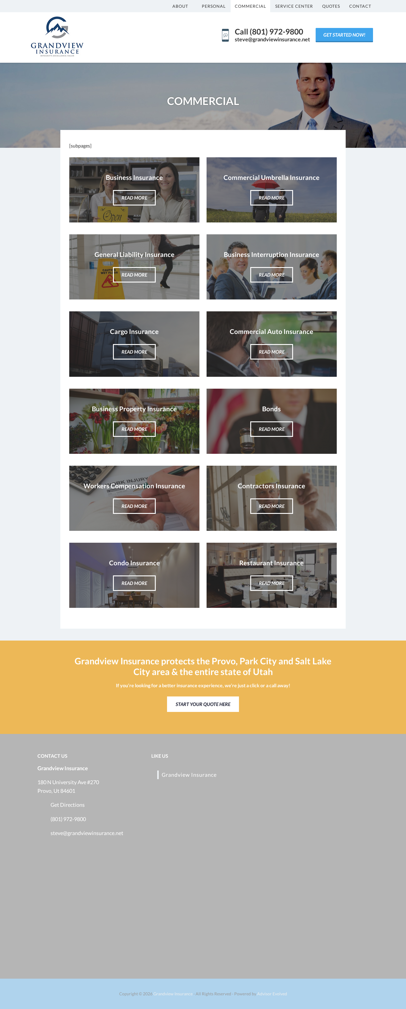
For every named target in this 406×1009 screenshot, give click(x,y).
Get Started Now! (344, 34)
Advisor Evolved (272, 993)
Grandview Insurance (189, 774)
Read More (134, 197)
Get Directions (68, 804)
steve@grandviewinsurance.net (87, 833)
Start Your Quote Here (203, 704)
